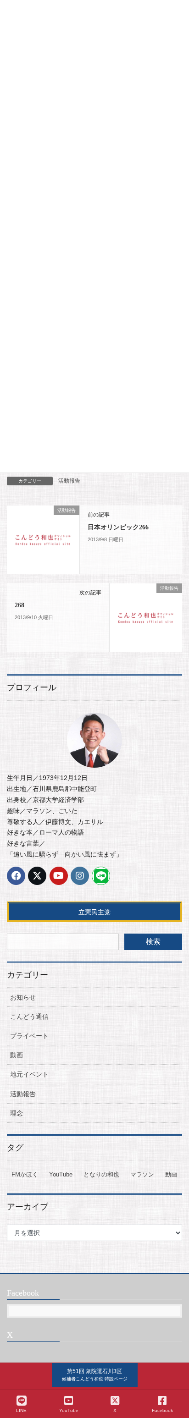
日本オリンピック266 (118, 527)
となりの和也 (101, 1174)
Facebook (162, 1410)
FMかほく (24, 1174)
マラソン (142, 1174)
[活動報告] (43, 539)
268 (19, 605)
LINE (21, 1410)
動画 (16, 1055)
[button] (95, 1375)
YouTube (60, 1174)
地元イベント (29, 1074)
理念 (16, 1113)
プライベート (29, 1035)
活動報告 (69, 481)
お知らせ (23, 997)
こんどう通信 (29, 1016)
